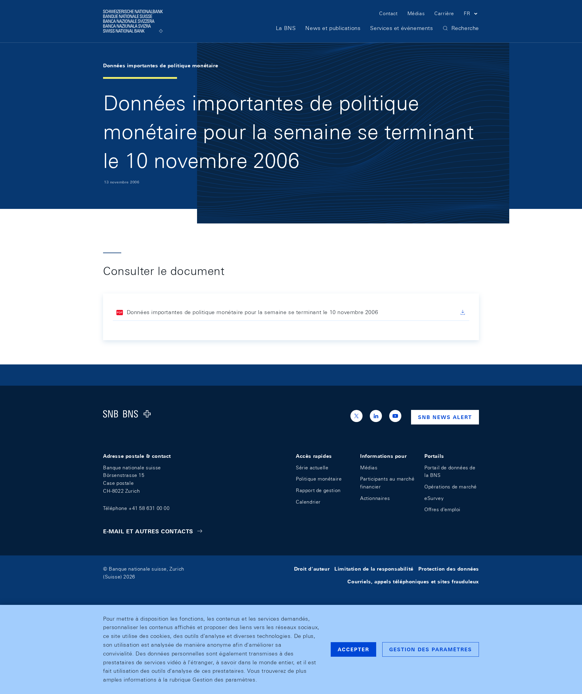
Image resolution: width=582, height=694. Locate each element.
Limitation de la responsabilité (373, 569)
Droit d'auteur (311, 569)
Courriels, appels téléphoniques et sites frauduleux (413, 582)
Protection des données (448, 569)
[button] (471, 14)
